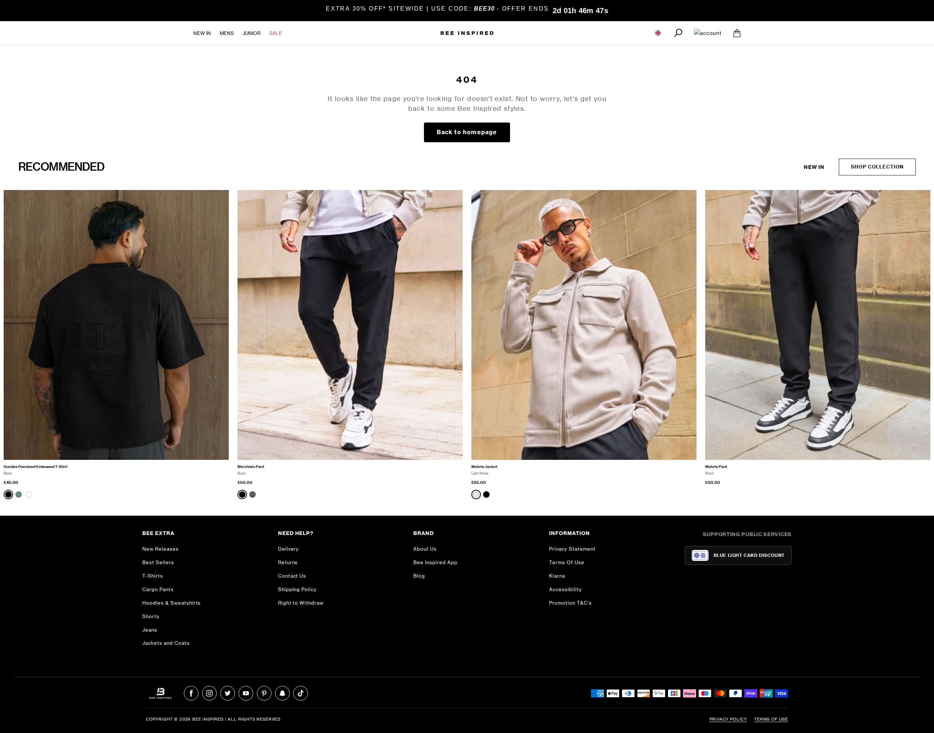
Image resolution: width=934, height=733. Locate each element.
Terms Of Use (566, 562)
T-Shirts (152, 576)
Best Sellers (158, 562)
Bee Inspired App (435, 562)
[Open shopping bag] (737, 33)
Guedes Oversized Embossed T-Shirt (35, 466)
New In (202, 33)
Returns (288, 562)
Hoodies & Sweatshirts (171, 603)
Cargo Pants (158, 589)
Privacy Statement (572, 549)
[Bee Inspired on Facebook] (191, 693)
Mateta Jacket (484, 466)
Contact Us (292, 576)
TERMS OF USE (771, 719)
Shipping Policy (297, 589)
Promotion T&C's (570, 603)
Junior (251, 33)
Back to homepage (467, 132)
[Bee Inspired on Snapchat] (282, 693)
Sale (275, 33)
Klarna (557, 576)
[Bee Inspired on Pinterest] (264, 693)
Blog (419, 576)
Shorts (150, 616)
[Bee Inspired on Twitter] (227, 693)
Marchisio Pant (251, 466)
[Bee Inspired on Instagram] (209, 693)
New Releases (160, 549)
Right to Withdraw (301, 603)
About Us (425, 549)
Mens (227, 33)
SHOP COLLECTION (877, 167)
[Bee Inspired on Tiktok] (300, 693)
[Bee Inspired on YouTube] (246, 693)
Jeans (149, 630)
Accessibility (565, 589)
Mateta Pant (716, 466)
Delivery (288, 549)
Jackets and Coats (166, 643)
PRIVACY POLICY (728, 719)
